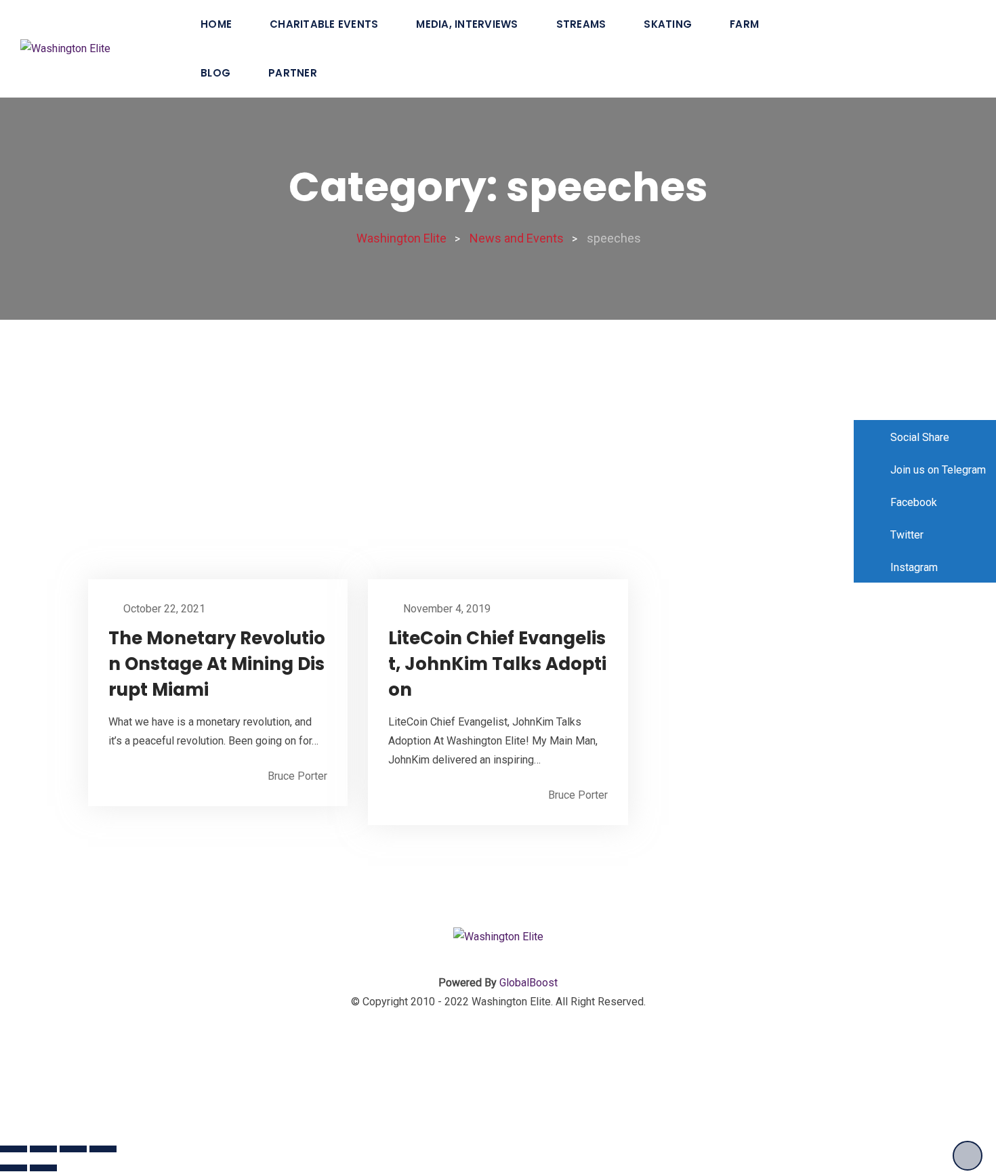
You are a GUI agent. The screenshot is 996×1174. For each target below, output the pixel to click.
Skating (668, 24)
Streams (581, 24)
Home (216, 24)
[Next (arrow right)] (43, 1168)
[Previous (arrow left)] (13, 1168)
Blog (215, 73)
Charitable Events (324, 24)
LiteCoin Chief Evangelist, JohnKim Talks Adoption (497, 664)
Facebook (912, 502)
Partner (292, 73)
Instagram (913, 567)
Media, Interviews (467, 24)
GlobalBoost (528, 982)
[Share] (43, 1149)
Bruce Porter (297, 776)
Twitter (906, 534)
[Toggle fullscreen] (73, 1149)
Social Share (918, 437)
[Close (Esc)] (13, 1149)
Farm (744, 24)
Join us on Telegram (937, 469)
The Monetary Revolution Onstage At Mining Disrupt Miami (216, 664)
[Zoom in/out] (103, 1149)
